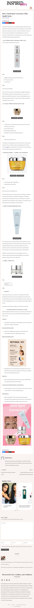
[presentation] (9, 493)
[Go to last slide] (3, 496)
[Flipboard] (13, 23)
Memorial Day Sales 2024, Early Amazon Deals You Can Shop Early (26, 472)
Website (25, 542)
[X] (10, 23)
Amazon (16, 567)
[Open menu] (17, 8)
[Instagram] (7, 580)
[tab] (15, 510)
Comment (4, 523)
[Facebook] (3, 23)
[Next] (30, 496)
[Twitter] (4, 580)
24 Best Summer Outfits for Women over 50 (8, 472)
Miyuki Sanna (8, 457)
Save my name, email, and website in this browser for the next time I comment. (17, 546)
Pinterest (21, 567)
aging (7, 147)
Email (14, 542)
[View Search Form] (31, 8)
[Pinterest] (6, 23)
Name (3, 542)
